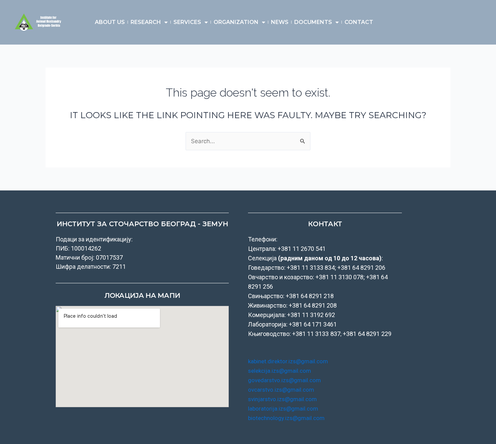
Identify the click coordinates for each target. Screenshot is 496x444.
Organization (236, 22)
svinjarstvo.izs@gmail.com (282, 399)
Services (187, 22)
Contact (359, 22)
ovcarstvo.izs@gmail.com (281, 389)
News (279, 22)
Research (146, 22)
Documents (313, 22)
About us (110, 22)
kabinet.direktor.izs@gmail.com (288, 361)
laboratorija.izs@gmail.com (283, 408)
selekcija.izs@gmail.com (279, 370)
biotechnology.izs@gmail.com (286, 418)
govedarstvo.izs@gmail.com (284, 380)
